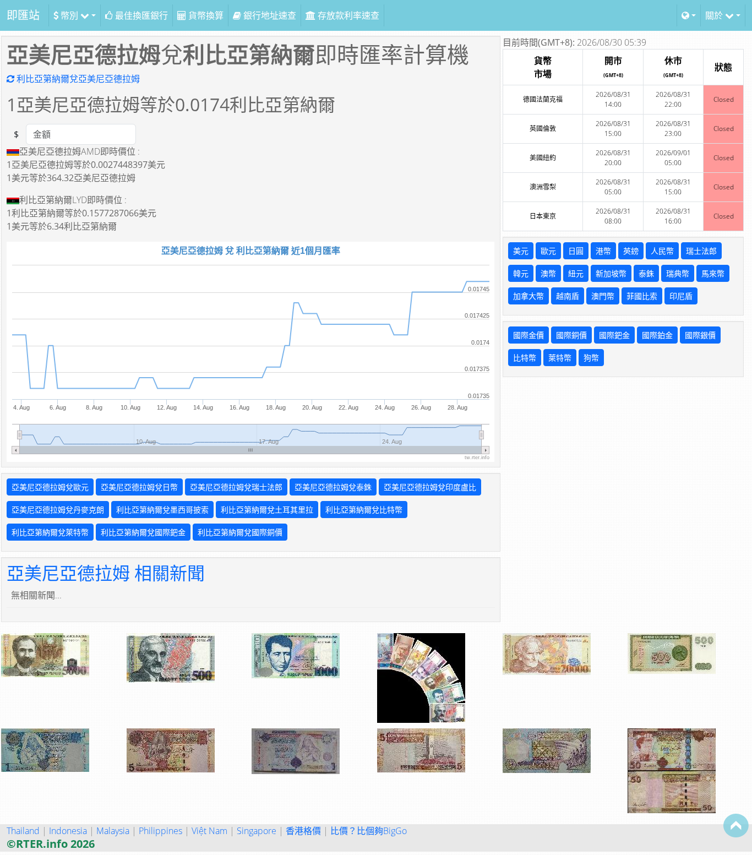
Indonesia (68, 831)
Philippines (160, 831)
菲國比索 (641, 296)
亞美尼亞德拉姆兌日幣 (139, 487)
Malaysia (112, 831)
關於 (715, 15)
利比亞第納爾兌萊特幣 (50, 532)
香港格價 (303, 831)
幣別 (69, 15)
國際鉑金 (657, 335)
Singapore (256, 831)
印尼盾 (681, 296)
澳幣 (548, 273)
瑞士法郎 (701, 251)
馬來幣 (712, 273)
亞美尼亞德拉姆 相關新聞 (106, 573)
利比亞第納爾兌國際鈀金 (143, 532)
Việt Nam (209, 831)
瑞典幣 (677, 273)
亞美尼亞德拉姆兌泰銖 (333, 487)
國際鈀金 (614, 335)
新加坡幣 (611, 273)
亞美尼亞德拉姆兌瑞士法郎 (236, 487)
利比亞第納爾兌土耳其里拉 (267, 509)
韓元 (520, 273)
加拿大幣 (528, 296)
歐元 (548, 251)
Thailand (23, 831)
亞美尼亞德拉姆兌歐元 (50, 487)
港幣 (603, 251)
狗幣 (591, 357)
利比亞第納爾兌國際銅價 (240, 532)
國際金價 (528, 335)
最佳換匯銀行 (140, 15)
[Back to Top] (736, 825)
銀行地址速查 (268, 15)
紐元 (576, 273)
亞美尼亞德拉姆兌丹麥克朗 (58, 509)
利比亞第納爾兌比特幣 (363, 509)
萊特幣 (559, 357)
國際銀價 (700, 335)
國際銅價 (571, 335)
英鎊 (631, 251)
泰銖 (646, 273)
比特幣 (524, 357)
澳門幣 (602, 296)
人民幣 (662, 251)
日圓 (576, 251)
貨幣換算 (205, 15)
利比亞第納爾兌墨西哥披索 (162, 509)
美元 (520, 251)
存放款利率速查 (347, 15)
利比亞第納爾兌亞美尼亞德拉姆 (77, 79)
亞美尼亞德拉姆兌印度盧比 (430, 487)
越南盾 (567, 296)
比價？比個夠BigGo (368, 831)
